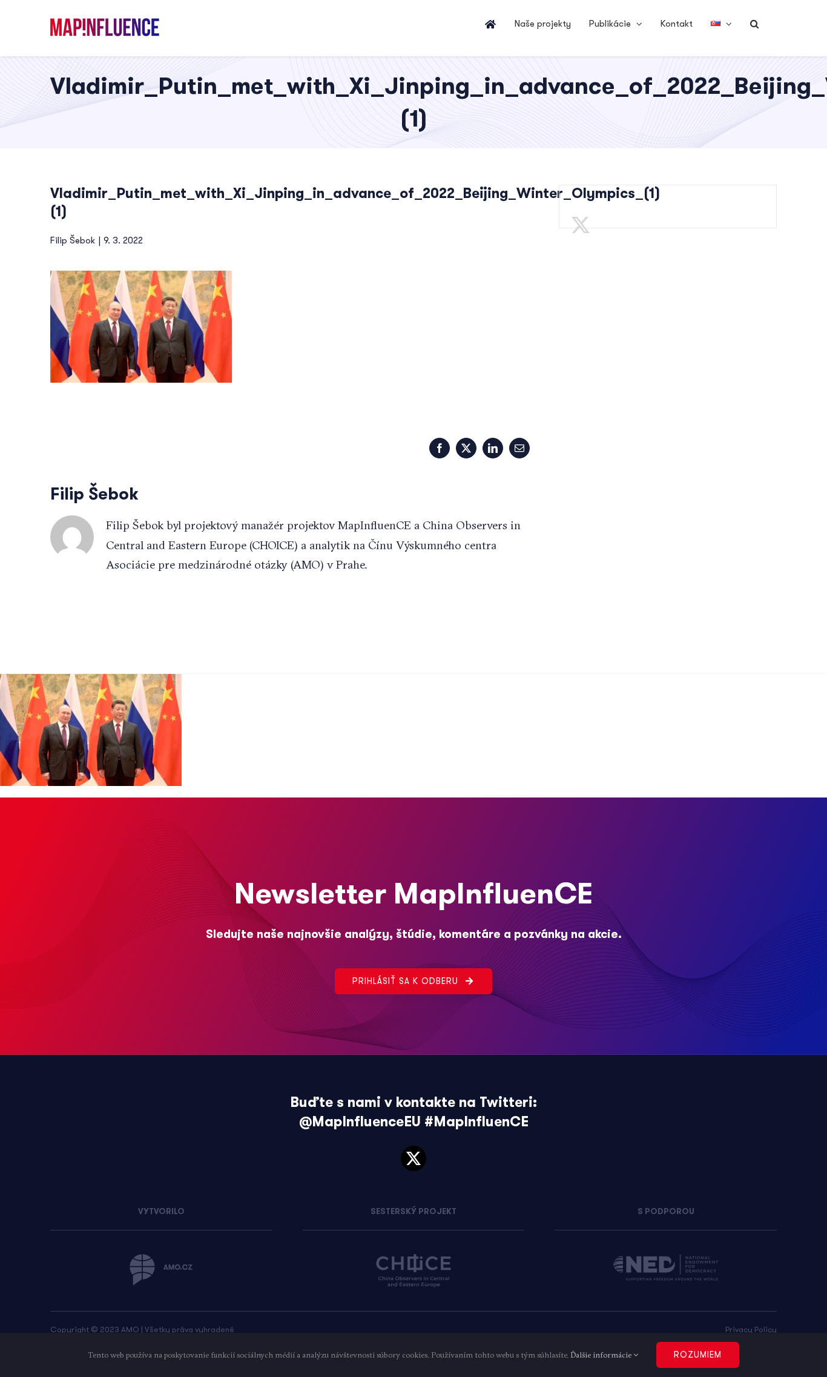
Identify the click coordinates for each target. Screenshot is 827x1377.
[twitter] (413, 1158)
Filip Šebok (72, 240)
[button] (754, 24)
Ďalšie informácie (601, 1354)
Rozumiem (698, 1355)
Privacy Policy (751, 1329)
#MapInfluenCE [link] (476, 1122)
